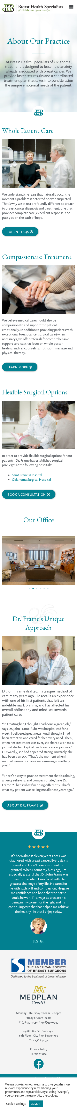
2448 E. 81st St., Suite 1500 (38, 1031)
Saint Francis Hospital (27, 475)
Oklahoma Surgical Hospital (31, 479)
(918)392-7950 (29, 1022)
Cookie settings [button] (16, 1104)
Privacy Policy (38, 1049)
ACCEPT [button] (35, 1103)
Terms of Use (38, 1054)
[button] (29, 588)
